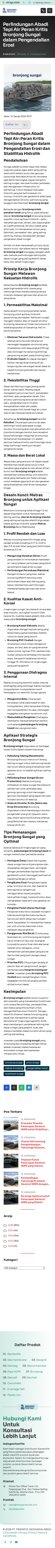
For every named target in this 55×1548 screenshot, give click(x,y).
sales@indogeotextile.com (23, 1504)
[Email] (29, 2)
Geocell (12, 1377)
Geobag (12, 1365)
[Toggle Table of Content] (23, 124)
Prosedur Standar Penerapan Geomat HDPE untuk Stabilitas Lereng (34, 1126)
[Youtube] (16, 1542)
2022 (10, 1246)
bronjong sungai (13, 1062)
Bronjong (36, 1371)
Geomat (32, 1377)
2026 (10, 1225)
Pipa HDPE (14, 1371)
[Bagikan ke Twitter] (14, 1088)
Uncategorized (38, 54)
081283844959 (16, 1509)
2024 (10, 1235)
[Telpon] (24, 2)
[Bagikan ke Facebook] (7, 1088)
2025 (10, 1230)
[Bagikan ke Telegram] (29, 1088)
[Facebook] (5, 1542)
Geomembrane (17, 1360)
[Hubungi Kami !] (43, 10)
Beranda (21, 54)
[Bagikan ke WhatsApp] (21, 1088)
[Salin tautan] (36, 1088)
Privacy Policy (27, 1532)
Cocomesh (14, 1383)
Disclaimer (10, 1532)
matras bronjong (14, 1068)
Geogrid (41, 1360)
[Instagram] (11, 1542)
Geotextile (14, 1354)
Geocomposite (36, 1365)
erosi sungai (32, 1062)
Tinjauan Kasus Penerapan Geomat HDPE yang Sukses (33, 1162)
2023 (10, 1241)
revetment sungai (14, 1073)
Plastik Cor (14, 1395)
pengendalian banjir (37, 1068)
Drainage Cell (15, 1389)
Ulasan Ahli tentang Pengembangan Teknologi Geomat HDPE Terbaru (33, 1144)
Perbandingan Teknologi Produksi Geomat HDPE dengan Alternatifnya (34, 1181)
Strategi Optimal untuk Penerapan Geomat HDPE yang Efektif (35, 1199)
